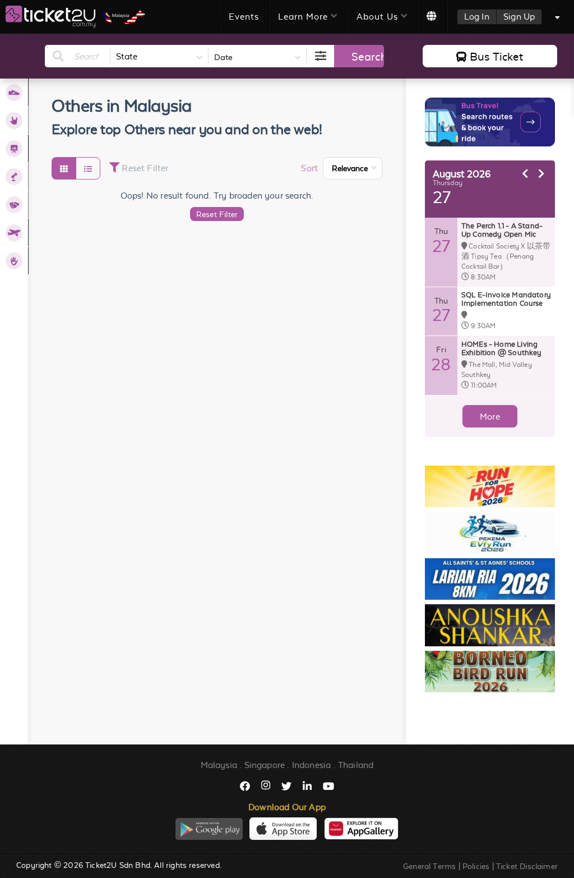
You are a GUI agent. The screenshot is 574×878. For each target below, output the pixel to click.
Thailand (355, 765)
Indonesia (311, 765)
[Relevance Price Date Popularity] (352, 168)
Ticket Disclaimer (527, 866)
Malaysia (219, 765)
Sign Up (519, 16)
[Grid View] (63, 168)
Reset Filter (217, 214)
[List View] (88, 168)
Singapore (264, 765)
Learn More (303, 16)
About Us (377, 16)
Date (223, 57)
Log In (476, 16)
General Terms (429, 866)
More (490, 416)
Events (244, 16)
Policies (475, 866)
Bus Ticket (497, 56)
